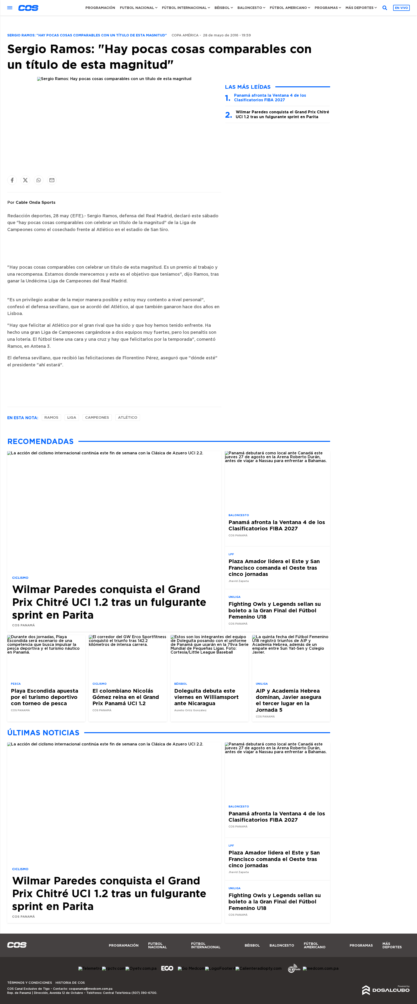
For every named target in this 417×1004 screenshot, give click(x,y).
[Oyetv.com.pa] (141, 968)
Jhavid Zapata (239, 581)
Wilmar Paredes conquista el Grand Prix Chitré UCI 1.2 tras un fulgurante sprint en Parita (282, 114)
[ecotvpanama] (167, 972)
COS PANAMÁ (23, 625)
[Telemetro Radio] (292, 972)
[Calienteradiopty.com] (259, 968)
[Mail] (51, 180)
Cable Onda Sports (36, 202)
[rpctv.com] (113, 968)
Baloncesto (249, 7)
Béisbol (222, 7)
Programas (326, 7)
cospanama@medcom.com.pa (90, 988)
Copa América (185, 35)
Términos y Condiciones (29, 982)
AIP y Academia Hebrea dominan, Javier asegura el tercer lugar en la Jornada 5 (288, 700)
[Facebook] (12, 180)
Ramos (51, 417)
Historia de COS (70, 982)
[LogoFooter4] (220, 968)
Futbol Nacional (137, 7)
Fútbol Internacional (184, 7)
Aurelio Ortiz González (190, 710)
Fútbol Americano (288, 7)
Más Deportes (360, 7)
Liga (71, 417)
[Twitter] (25, 180)
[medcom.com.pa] (321, 968)
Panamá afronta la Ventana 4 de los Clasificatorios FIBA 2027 (270, 97)
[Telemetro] (90, 968)
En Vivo (401, 7)
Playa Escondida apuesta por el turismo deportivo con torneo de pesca (44, 697)
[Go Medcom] (191, 968)
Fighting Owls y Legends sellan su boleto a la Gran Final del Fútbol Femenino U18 (275, 610)
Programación (100, 7)
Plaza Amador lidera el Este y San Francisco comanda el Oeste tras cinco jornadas (274, 567)
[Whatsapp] (38, 180)
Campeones (97, 417)
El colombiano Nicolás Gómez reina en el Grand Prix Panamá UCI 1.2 (125, 697)
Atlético (127, 417)
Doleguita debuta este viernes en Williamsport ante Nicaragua (206, 697)
